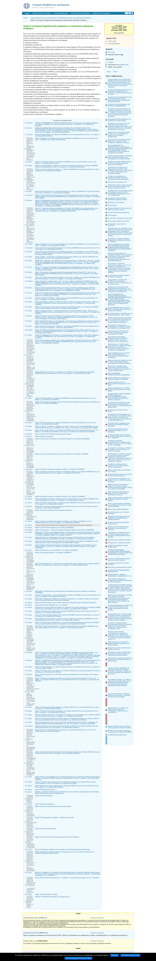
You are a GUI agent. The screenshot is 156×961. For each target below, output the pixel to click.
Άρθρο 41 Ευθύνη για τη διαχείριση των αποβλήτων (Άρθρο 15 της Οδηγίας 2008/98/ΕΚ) (62, 439)
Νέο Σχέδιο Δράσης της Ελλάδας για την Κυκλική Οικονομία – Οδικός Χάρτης (120, 314)
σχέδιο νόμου (112, 41)
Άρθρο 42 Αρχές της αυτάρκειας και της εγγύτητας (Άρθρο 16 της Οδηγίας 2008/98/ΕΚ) (62, 454)
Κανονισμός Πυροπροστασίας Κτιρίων (119, 567)
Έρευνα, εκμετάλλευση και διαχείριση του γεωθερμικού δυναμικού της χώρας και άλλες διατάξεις (120, 505)
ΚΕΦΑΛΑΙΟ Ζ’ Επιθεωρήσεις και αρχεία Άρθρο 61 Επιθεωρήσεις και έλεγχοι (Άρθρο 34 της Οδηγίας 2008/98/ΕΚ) (65, 592)
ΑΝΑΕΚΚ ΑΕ (43, 918)
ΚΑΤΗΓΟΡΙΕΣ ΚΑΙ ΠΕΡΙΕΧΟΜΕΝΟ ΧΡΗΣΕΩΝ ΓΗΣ (118, 570)
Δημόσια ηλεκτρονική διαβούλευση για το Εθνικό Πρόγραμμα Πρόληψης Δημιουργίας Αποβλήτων (119, 163)
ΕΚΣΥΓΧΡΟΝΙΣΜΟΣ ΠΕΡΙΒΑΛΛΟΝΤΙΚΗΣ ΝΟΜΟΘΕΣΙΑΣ (119, 374)
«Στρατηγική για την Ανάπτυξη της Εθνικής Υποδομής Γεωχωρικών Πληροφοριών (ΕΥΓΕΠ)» (118, 332)
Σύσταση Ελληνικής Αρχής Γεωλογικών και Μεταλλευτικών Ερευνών (120, 475)
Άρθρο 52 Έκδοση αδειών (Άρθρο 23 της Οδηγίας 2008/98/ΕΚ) (54, 527)
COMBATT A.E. (43, 933)
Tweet (109, 72)
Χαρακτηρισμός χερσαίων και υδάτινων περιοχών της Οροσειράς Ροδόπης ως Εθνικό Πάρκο (120, 659)
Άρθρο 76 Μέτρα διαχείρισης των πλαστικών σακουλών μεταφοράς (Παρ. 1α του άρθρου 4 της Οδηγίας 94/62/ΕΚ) (66, 675)
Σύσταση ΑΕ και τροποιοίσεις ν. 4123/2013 (117, 224)
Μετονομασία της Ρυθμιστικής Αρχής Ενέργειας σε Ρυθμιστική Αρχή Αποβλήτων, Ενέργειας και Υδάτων (119, 141)
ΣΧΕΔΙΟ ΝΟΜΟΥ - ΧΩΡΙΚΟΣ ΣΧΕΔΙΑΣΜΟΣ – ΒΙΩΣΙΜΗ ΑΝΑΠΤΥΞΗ (119, 575)
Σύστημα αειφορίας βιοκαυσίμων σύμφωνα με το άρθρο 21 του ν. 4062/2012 (118, 430)
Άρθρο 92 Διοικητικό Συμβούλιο (45, 804)
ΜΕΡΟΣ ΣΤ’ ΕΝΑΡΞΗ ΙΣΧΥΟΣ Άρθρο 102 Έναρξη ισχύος (52, 896)
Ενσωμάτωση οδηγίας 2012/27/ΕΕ (118, 221)
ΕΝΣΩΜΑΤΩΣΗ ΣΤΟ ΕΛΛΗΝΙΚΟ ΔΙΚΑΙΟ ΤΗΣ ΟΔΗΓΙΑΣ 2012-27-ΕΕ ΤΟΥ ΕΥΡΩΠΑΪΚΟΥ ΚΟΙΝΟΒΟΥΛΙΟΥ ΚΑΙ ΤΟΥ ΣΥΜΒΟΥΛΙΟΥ (120, 193)
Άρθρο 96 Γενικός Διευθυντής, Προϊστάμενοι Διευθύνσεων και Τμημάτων (57, 837)
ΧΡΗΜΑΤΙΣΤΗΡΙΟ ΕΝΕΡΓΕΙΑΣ (117, 735)
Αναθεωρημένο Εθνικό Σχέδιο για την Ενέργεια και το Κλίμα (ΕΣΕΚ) (119, 119)
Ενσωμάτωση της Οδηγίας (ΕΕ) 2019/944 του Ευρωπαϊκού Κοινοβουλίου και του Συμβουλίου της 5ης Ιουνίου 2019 (119, 282)
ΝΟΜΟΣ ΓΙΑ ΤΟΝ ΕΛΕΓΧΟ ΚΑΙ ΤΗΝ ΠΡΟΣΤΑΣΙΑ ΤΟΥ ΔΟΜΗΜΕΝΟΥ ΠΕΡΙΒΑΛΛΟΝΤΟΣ (119, 518)
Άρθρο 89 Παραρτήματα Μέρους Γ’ (46, 789)
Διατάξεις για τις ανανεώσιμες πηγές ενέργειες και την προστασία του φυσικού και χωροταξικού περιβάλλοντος (119, 134)
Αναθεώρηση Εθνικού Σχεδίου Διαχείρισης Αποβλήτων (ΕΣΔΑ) (117, 198)
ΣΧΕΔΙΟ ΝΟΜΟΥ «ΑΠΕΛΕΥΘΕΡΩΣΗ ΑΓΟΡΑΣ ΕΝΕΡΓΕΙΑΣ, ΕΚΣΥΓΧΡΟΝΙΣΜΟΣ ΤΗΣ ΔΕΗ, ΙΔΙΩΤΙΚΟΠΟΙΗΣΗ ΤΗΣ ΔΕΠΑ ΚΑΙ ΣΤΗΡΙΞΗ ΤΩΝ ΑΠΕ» (119, 396)
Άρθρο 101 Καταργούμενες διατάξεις (46, 894)
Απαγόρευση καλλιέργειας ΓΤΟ (117, 182)
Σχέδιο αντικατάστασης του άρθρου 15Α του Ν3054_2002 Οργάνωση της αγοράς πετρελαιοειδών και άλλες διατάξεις (120, 608)
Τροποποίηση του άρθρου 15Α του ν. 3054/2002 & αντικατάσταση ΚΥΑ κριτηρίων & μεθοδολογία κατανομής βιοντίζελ (119, 535)
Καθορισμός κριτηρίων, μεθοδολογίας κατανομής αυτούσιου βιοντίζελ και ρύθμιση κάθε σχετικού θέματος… (119, 653)
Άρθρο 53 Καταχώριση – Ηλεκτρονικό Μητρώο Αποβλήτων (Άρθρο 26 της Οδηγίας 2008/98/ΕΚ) (64, 530)
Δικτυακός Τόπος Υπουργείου (80, 13)
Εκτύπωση (111, 52)
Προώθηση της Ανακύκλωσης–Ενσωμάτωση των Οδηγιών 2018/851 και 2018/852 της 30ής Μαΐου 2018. (119, 326)
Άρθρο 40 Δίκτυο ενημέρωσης (44, 436)
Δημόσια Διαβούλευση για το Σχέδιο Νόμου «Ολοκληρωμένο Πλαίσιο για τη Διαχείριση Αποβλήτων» (61, 18)
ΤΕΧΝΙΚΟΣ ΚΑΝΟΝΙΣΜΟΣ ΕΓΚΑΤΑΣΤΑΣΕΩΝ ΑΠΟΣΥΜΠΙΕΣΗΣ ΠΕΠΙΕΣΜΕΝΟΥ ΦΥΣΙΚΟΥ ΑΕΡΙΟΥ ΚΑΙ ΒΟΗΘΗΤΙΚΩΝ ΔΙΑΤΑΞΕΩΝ (120, 552)
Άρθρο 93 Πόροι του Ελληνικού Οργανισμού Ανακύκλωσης (53, 806)
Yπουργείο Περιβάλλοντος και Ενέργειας (50, 5)
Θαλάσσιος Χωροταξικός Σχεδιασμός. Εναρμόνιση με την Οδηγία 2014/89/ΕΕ (120, 731)
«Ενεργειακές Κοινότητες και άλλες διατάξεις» (118, 563)
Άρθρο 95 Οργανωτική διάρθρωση (45, 828)
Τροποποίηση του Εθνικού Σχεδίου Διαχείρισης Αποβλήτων (119, 276)
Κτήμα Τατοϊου (112, 205)
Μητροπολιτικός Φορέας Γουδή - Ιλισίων (118, 410)
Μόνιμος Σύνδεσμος (98, 918)
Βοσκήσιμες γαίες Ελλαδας (116, 202)
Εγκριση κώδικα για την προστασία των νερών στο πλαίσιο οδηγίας (120, 208)
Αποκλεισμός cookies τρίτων (130, 955)
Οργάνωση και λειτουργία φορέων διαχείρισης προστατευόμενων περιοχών (118, 528)
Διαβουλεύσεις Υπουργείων (101, 13)
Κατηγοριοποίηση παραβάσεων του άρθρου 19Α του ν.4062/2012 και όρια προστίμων (119, 480)
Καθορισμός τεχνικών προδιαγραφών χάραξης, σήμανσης (119, 648)
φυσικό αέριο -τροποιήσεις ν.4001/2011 (120, 218)
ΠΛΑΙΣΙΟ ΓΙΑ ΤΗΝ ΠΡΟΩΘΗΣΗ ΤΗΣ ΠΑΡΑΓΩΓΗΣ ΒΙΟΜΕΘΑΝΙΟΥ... (119, 105)
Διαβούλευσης (124, 64)
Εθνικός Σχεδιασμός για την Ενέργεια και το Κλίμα (119, 470)
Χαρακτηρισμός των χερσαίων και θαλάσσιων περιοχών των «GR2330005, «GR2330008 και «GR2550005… (118, 710)
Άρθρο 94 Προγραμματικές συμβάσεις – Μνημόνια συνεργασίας (54, 817)
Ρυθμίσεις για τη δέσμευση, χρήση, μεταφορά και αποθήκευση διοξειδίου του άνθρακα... (119, 240)
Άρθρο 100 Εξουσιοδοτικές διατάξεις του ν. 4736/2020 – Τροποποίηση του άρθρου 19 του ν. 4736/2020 (67, 877)
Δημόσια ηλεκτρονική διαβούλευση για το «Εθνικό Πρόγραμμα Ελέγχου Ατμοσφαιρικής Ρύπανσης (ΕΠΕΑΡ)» (119, 362)
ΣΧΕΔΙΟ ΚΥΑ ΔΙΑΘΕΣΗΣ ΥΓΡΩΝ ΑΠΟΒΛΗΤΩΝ (118, 546)
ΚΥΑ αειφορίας (112, 215)
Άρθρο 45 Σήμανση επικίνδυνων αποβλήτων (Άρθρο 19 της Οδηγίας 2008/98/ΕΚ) (60, 496)
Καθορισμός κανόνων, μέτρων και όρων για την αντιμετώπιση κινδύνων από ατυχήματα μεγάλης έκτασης (120, 186)
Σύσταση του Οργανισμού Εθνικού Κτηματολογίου (118, 523)
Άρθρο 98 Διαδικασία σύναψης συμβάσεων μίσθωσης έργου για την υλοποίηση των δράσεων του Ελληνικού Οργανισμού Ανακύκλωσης (64, 852)
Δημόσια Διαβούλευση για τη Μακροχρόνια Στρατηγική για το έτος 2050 (119, 383)
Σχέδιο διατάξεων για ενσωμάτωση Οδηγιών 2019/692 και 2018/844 (118, 378)
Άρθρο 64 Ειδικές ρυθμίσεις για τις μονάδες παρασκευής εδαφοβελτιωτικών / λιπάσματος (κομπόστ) (65, 602)
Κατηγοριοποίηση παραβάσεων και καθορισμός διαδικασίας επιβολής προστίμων (118, 424)
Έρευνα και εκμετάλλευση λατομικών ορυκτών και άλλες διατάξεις (119, 559)
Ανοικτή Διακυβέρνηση (61, 13)
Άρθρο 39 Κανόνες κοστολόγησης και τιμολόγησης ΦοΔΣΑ (53, 434)
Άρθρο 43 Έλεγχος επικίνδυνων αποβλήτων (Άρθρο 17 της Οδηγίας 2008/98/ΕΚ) (60, 469)
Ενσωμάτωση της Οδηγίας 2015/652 (119, 542)
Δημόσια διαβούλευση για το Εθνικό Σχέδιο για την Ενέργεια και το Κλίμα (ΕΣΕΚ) (119, 389)
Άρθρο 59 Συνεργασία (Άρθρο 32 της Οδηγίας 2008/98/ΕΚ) (53, 552)
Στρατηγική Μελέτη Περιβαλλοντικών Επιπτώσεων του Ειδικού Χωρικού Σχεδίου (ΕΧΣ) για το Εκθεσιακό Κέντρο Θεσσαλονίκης (120, 405)
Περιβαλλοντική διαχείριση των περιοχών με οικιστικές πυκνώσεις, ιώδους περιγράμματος (118, 465)
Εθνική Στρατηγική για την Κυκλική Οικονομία (118, 512)
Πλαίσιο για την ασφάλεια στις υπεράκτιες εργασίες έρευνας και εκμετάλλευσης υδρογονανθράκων (118, 177)
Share (115, 72)
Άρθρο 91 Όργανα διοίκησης (44, 795)
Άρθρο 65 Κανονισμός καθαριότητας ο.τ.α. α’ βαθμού (51, 605)
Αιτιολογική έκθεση (114, 43)
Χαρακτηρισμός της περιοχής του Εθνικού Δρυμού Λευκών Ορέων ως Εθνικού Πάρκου (119, 643)
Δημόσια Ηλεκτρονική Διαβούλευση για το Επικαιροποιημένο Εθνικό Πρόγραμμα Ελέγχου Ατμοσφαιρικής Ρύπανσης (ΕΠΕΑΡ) (120, 99)
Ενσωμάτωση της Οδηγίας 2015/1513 (119, 540)
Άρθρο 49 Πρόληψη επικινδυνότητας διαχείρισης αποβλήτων (54, 510)
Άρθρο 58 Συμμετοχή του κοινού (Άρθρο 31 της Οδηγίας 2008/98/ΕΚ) (56, 550)
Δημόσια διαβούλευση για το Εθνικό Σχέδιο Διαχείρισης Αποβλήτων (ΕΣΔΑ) (119, 726)
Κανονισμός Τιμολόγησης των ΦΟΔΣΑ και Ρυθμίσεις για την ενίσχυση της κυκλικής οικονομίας (119, 449)
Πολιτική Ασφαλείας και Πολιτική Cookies (78, 958)
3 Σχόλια (110, 62)
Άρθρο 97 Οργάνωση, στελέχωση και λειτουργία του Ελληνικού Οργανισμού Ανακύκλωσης (62, 849)
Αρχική (27, 13)
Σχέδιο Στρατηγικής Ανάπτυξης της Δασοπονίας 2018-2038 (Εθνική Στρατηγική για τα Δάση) (118, 493)
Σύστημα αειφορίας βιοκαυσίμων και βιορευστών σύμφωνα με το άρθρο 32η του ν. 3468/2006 (120, 436)
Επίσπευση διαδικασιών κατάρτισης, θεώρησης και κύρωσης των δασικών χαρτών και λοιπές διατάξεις (119, 695)
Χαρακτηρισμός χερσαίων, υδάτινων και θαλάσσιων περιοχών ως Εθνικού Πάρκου (120, 499)
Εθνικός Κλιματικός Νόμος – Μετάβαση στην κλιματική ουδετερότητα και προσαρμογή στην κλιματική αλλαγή (120, 157)
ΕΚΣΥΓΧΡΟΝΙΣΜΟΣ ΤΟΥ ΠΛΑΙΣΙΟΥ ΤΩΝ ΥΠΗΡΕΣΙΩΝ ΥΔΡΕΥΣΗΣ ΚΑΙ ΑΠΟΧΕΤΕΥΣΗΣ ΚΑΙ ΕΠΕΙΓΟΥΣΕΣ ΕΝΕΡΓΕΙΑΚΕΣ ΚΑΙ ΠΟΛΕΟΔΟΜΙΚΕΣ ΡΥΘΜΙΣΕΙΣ (119, 247)
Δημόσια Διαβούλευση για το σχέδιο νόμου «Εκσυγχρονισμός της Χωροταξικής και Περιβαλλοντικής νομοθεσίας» (119, 355)
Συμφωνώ (114, 955)
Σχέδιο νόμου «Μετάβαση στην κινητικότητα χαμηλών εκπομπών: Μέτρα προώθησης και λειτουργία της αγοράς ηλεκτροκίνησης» (119, 368)
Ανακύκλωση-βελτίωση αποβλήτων (118, 212)
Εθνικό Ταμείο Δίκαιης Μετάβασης (118, 509)
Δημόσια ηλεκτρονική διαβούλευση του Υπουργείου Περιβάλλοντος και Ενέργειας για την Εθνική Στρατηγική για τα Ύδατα (120, 92)
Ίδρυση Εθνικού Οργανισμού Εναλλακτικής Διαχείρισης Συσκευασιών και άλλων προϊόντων (120, 580)
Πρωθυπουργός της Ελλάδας (42, 13)
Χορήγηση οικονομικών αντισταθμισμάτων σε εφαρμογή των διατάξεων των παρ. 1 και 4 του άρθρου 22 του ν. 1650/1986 (120, 443)
